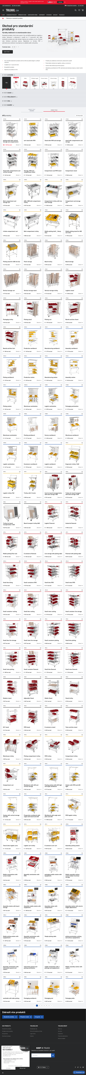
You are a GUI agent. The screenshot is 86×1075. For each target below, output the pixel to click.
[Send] (53, 1055)
